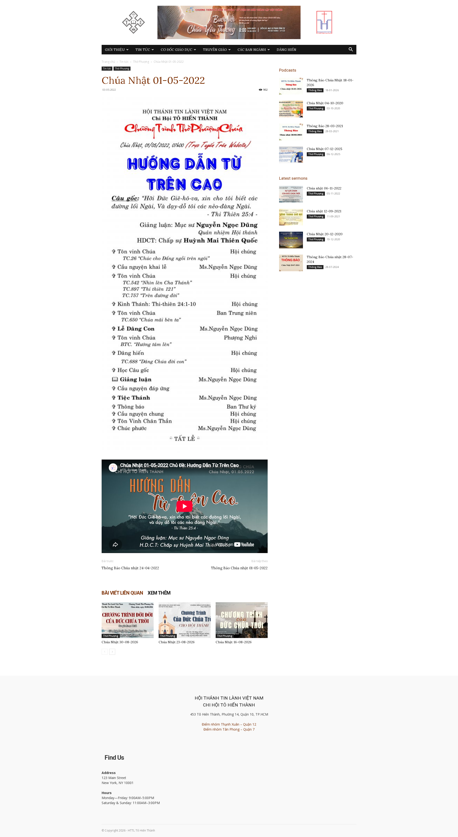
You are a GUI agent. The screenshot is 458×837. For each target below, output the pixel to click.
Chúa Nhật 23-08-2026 (177, 642)
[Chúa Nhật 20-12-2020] (291, 240)
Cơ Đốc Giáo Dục (176, 49)
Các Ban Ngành (252, 49)
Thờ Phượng (141, 62)
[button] (350, 50)
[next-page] (112, 652)
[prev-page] (105, 652)
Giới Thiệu (115, 49)
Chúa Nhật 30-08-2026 (120, 642)
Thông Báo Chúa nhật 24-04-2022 (130, 568)
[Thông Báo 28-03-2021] (291, 132)
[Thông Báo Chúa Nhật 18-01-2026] (291, 86)
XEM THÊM (159, 593)
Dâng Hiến (286, 49)
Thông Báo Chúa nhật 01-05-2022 (239, 568)
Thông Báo (315, 90)
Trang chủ (108, 62)
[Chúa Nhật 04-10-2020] (291, 109)
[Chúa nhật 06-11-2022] (291, 194)
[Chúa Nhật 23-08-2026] (185, 620)
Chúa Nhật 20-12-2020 (325, 234)
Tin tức (142, 49)
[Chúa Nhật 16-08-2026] (242, 620)
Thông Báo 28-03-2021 (325, 126)
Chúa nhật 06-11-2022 (324, 188)
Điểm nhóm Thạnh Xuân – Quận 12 (229, 724)
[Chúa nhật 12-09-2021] (291, 217)
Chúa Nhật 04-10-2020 (325, 103)
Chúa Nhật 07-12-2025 (324, 149)
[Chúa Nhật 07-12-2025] (291, 154)
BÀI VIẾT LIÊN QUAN (122, 593)
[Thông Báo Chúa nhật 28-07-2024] (291, 263)
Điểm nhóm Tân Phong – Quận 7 (229, 729)
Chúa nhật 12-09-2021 (324, 211)
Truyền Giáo (215, 49)
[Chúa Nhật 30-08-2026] (128, 620)
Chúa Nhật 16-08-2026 (234, 642)
